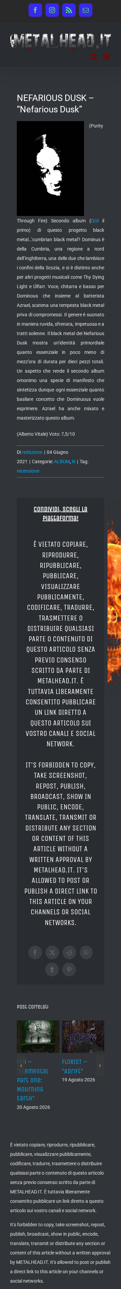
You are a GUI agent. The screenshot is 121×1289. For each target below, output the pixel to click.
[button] (21, 1066)
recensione (28, 471)
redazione (32, 452)
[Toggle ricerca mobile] (93, 56)
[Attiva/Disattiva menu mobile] (107, 56)
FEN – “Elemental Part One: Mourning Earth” (32, 1080)
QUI (95, 220)
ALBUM (62, 461)
